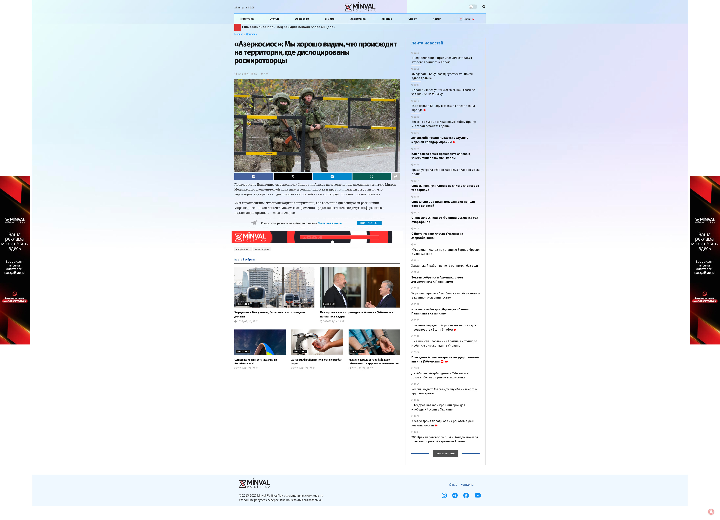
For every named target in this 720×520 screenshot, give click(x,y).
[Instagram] (444, 495)
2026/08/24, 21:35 (247, 368)
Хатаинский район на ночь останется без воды (445, 265)
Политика (247, 18)
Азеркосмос (243, 249)
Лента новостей (427, 43)
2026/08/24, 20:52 (362, 368)
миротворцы (262, 249)
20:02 (416, 352)
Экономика (358, 18)
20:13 (416, 336)
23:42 (416, 69)
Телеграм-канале (330, 223)
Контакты (467, 484)
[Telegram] (455, 495)
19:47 (416, 384)
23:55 (416, 53)
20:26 (416, 320)
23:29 (416, 84)
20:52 (416, 288)
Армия (437, 18)
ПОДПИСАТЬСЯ (369, 223)
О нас (453, 484)
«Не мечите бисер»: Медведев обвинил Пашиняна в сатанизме (292, 27)
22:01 (416, 196)
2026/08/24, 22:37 (333, 321)
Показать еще (445, 453)
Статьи (274, 18)
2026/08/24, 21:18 (304, 368)
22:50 (416, 132)
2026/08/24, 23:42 (248, 321)
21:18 (416, 260)
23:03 (416, 117)
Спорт (412, 18)
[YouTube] (478, 495)
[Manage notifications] (711, 512)
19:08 (416, 432)
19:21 (416, 416)
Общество (302, 18)
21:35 (416, 228)
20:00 (416, 368)
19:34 (416, 400)
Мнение (387, 18)
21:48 (416, 212)
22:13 (416, 180)
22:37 (416, 148)
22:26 (416, 164)
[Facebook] (466, 495)
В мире (329, 18)
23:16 (416, 101)
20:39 (416, 304)
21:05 (416, 272)
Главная (238, 34)
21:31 (415, 244)
